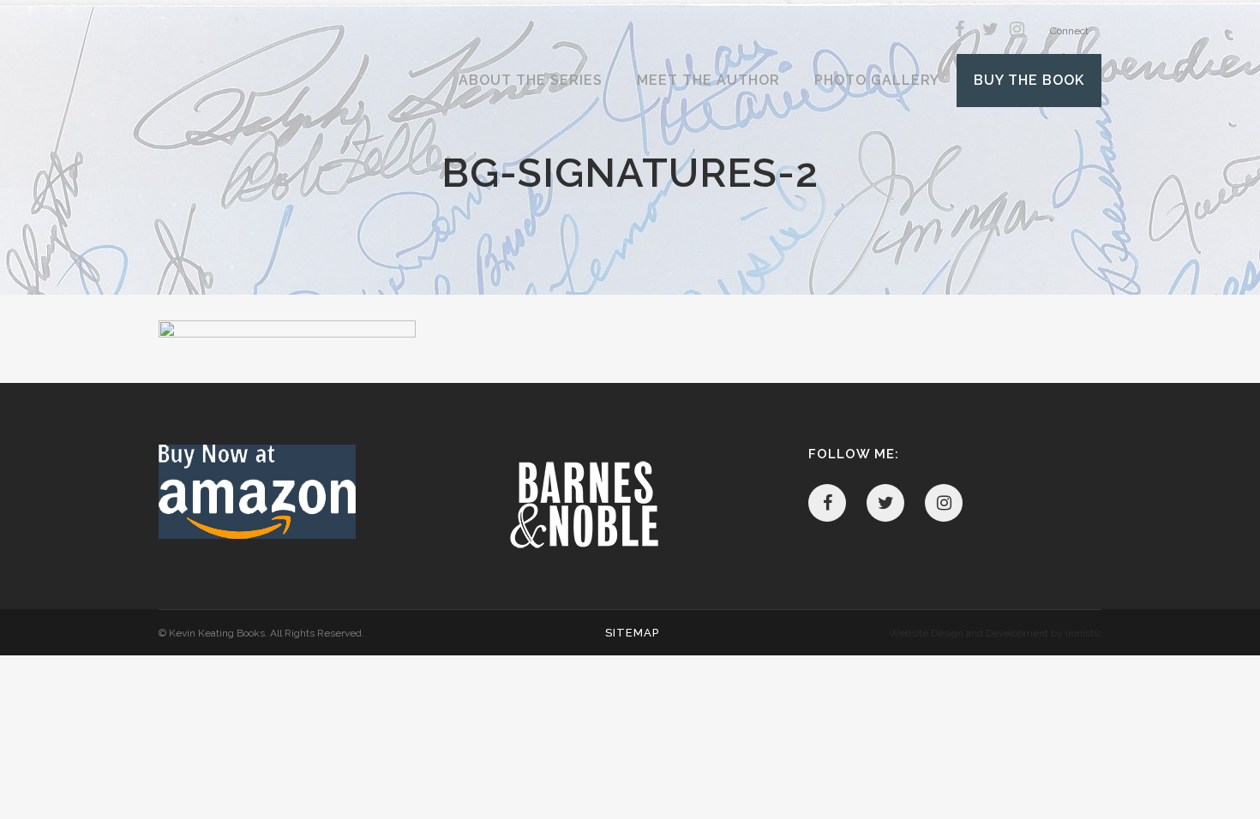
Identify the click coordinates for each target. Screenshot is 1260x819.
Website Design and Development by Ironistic (995, 633)
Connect (1069, 31)
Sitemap (632, 632)
